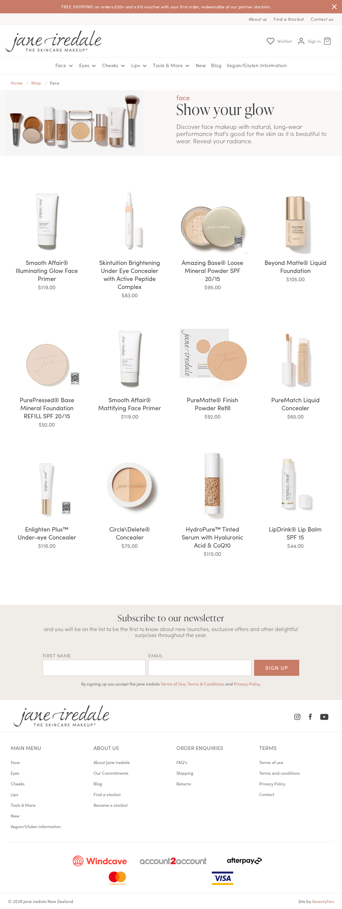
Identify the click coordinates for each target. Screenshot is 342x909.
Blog (216, 65)
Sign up (276, 667)
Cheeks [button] (111, 65)
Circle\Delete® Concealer (129, 533)
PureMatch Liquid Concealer (295, 404)
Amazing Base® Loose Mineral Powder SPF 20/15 (212, 270)
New (201, 65)
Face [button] (61, 65)
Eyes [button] (85, 65)
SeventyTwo (323, 901)
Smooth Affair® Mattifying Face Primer (129, 404)
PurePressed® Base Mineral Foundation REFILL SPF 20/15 (47, 408)
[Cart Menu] (327, 41)
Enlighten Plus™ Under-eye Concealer (47, 533)
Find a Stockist (289, 19)
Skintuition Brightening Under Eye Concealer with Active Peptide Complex (129, 274)
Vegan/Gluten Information (257, 65)
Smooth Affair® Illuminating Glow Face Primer (47, 270)
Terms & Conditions (205, 683)
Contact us (322, 19)
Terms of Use (173, 683)
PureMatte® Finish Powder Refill (212, 404)
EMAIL (155, 655)
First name (57, 655)
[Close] (334, 7)
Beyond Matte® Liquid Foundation (295, 266)
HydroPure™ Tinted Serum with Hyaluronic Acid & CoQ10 (212, 537)
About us (258, 19)
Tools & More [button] (168, 65)
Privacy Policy (247, 683)
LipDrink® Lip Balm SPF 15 (295, 533)
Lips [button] (136, 65)
